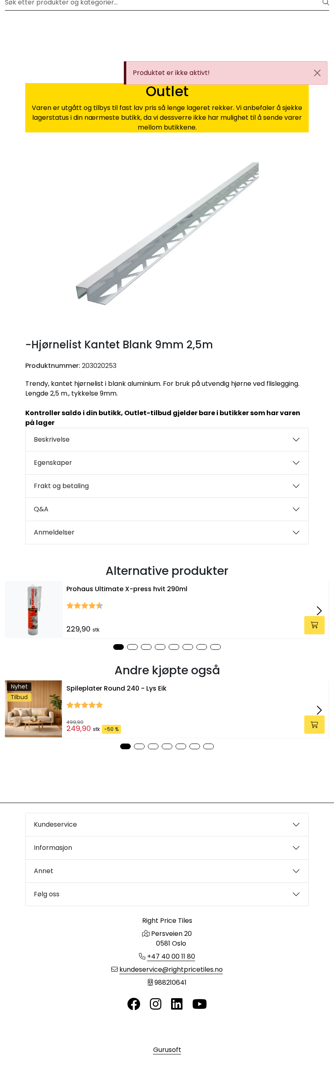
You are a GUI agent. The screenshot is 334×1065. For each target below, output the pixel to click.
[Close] (317, 73)
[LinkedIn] (176, 1004)
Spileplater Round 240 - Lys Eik (116, 688)
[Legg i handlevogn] (314, 625)
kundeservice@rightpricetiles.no (171, 969)
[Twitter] (133, 1004)
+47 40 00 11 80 (171, 956)
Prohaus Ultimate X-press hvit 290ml (126, 589)
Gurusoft (167, 1049)
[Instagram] (155, 1004)
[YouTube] (199, 1004)
